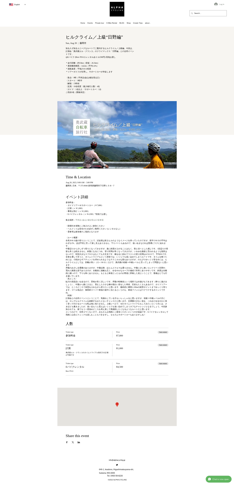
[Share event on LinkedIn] (79, 442)
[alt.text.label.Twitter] (117, 465)
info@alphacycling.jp (117, 460)
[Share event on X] (73, 442)
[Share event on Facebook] (67, 442)
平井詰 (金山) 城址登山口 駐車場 (89, 220)
